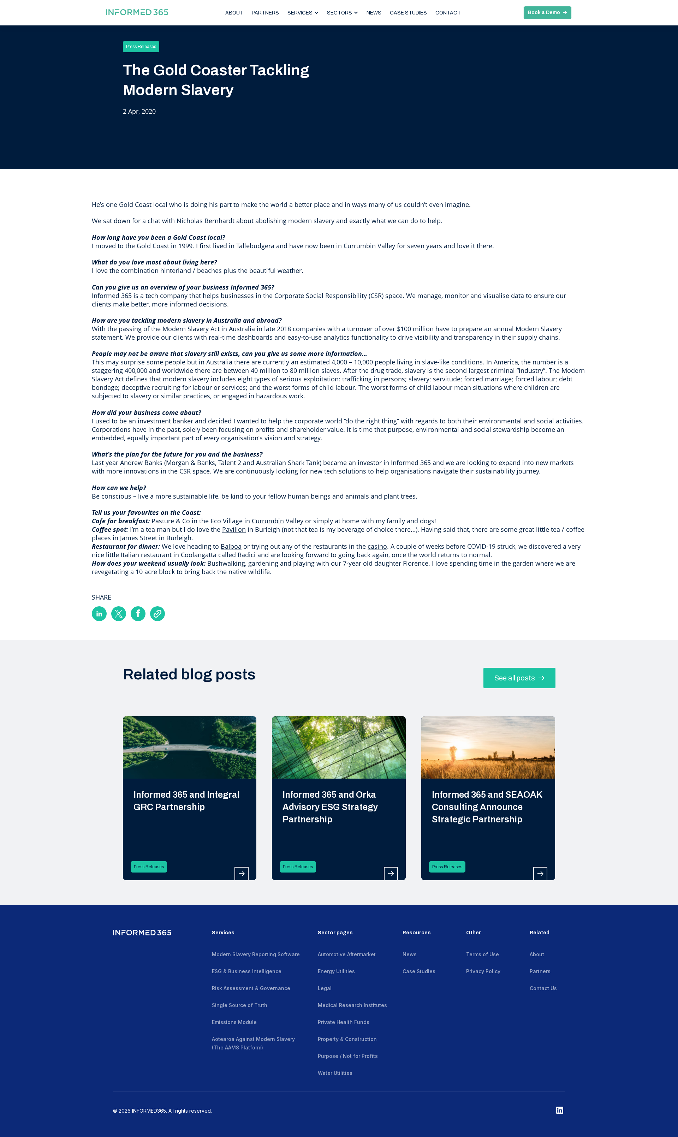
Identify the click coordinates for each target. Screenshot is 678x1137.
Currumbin (268, 521)
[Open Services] (316, 13)
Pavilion (234, 529)
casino (377, 546)
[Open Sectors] (356, 13)
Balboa (231, 546)
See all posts (515, 678)
